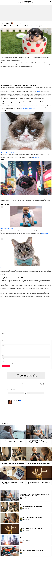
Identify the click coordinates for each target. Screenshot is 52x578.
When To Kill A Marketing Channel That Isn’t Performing (32, 550)
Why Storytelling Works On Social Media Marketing (39, 463)
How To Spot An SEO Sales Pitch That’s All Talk (12, 441)
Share (2, 29)
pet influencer (12, 284)
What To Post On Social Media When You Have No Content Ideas (12, 483)
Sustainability (41, 440)
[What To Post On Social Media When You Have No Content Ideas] (13, 473)
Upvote (16, 393)
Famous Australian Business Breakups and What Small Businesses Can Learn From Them (34, 539)
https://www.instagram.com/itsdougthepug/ (8, 196)
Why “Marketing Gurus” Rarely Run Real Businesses (13, 463)
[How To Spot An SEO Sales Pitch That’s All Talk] (13, 432)
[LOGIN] (50, 2)
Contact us (43, 576)
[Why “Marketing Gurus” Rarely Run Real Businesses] (13, 454)
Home (39, 576)
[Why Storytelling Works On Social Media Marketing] (39, 454)
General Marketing (33, 440)
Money (37, 440)
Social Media (38, 461)
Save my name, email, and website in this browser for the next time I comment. (13, 363)
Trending (26, 4)
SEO (5, 440)
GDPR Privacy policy (48, 576)
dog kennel (38, 91)
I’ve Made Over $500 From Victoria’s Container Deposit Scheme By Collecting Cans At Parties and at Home (38, 443)
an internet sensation (44, 233)
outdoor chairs (31, 97)
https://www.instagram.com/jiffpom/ (7, 228)
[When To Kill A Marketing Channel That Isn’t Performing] (10, 551)
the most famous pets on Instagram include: (27, 108)
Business (5, 461)
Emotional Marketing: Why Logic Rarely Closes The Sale (39, 483)
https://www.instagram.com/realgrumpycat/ (8, 152)
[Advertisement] (26, 13)
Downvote (35, 393)
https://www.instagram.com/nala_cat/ (7, 267)
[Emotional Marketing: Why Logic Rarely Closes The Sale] (39, 473)
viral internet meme (36, 157)
